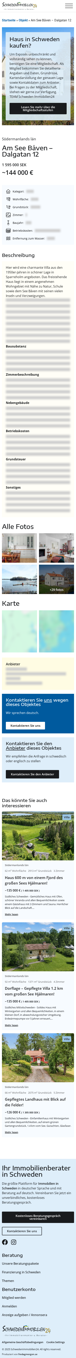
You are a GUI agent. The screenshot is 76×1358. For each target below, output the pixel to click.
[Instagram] (14, 1242)
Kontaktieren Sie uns (25, 726)
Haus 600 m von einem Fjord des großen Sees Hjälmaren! (34, 880)
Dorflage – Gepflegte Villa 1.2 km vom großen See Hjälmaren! (34, 991)
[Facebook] (5, 1242)
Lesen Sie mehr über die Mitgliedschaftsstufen (38, 108)
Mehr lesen (11, 914)
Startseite (9, 20)
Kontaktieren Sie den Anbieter (32, 774)
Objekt (23, 20)
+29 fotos (57, 590)
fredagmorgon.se (27, 1354)
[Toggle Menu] (69, 6)
